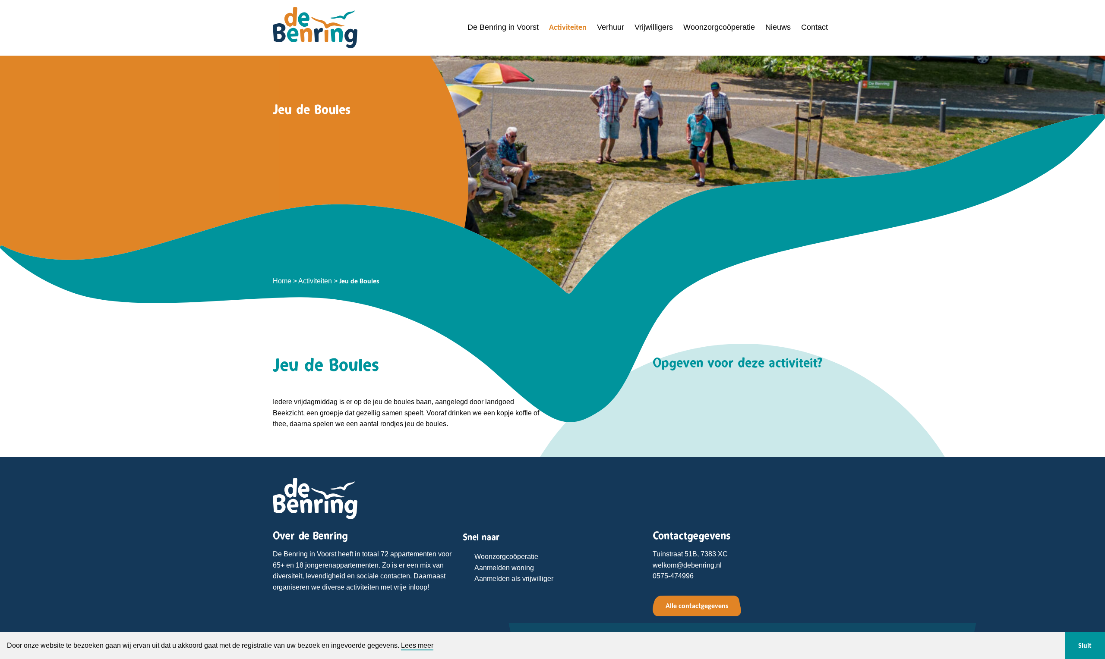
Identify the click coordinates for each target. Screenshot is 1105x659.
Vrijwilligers (654, 27)
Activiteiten (568, 27)
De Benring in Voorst (503, 27)
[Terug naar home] (315, 498)
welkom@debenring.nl (687, 565)
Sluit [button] (1085, 645)
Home (282, 281)
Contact (814, 27)
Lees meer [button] (417, 645)
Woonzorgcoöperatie (719, 27)
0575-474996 (673, 576)
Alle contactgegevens (697, 606)
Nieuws (778, 27)
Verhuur (610, 27)
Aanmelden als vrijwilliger (513, 578)
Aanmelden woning (504, 567)
